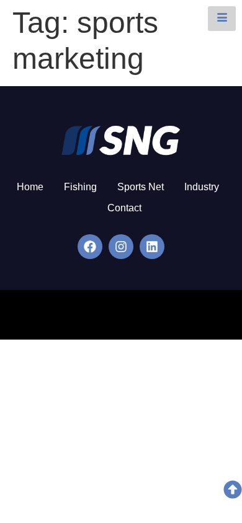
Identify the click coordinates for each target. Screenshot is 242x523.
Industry (201, 187)
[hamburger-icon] (222, 18)
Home (30, 187)
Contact (124, 208)
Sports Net (140, 187)
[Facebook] (90, 246)
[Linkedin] (152, 246)
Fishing (80, 187)
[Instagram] (121, 246)
